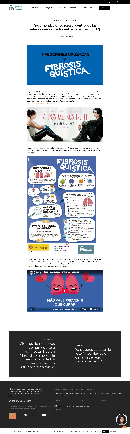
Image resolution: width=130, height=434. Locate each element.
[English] (12, 415)
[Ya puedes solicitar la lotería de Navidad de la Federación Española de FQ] (93, 354)
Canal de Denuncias (20, 401)
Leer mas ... (113, 431)
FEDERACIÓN (58, 20)
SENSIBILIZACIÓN (71, 20)
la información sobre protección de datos (78, 406)
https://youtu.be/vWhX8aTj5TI (44, 103)
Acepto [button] (105, 431)
